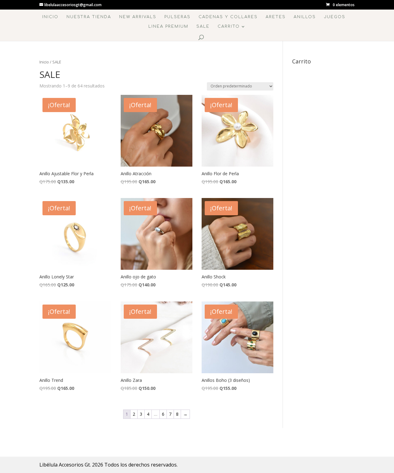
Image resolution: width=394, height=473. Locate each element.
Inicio (50, 17)
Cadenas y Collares (228, 17)
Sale (203, 26)
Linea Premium (168, 26)
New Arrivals (137, 17)
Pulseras (177, 17)
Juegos (334, 17)
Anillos (305, 17)
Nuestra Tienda (88, 17)
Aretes (276, 17)
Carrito (229, 26)
